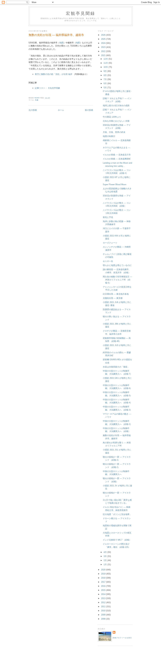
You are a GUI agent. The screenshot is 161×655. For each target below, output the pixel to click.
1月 (105, 564)
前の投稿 (89, 110)
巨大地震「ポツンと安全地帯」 (117, 514)
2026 (103, 35)
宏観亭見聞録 (80, 13)
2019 (103, 574)
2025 (103, 39)
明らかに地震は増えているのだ (117, 265)
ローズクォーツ (110, 243)
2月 (105, 560)
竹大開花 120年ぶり (112, 117)
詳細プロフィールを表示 (122, 638)
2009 (103, 615)
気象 (37, 100)
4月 (105, 552)
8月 (105, 75)
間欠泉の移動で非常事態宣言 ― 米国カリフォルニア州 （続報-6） (117, 279)
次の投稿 (33, 110)
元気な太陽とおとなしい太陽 (116, 121)
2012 (103, 602)
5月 (105, 87)
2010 (103, 610)
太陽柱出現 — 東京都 (112, 298)
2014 (103, 594)
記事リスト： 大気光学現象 (47, 88)
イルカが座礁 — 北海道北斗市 (117, 155)
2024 (103, 43)
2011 (103, 606)
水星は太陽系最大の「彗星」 (116, 367)
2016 (103, 586)
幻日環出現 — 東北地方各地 (116, 294)
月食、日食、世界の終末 (114, 132)
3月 (105, 556)
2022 (103, 51)
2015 (103, 590)
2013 (103, 598)
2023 (103, 47)
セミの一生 (108, 261)
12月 (106, 59)
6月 (105, 83)
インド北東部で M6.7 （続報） (117, 540)
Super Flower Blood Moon (114, 184)
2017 (103, 582)
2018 (103, 578)
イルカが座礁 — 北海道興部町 (117, 159)
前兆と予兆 (108, 217)
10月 (106, 67)
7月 (105, 79)
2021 (103, 55)
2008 (103, 619)
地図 (61, 42)
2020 (103, 569)
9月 (105, 71)
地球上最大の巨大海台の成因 (116, 105)
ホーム (61, 110)
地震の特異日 (109, 136)
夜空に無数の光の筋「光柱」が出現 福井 (53, 74)
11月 (106, 63)
